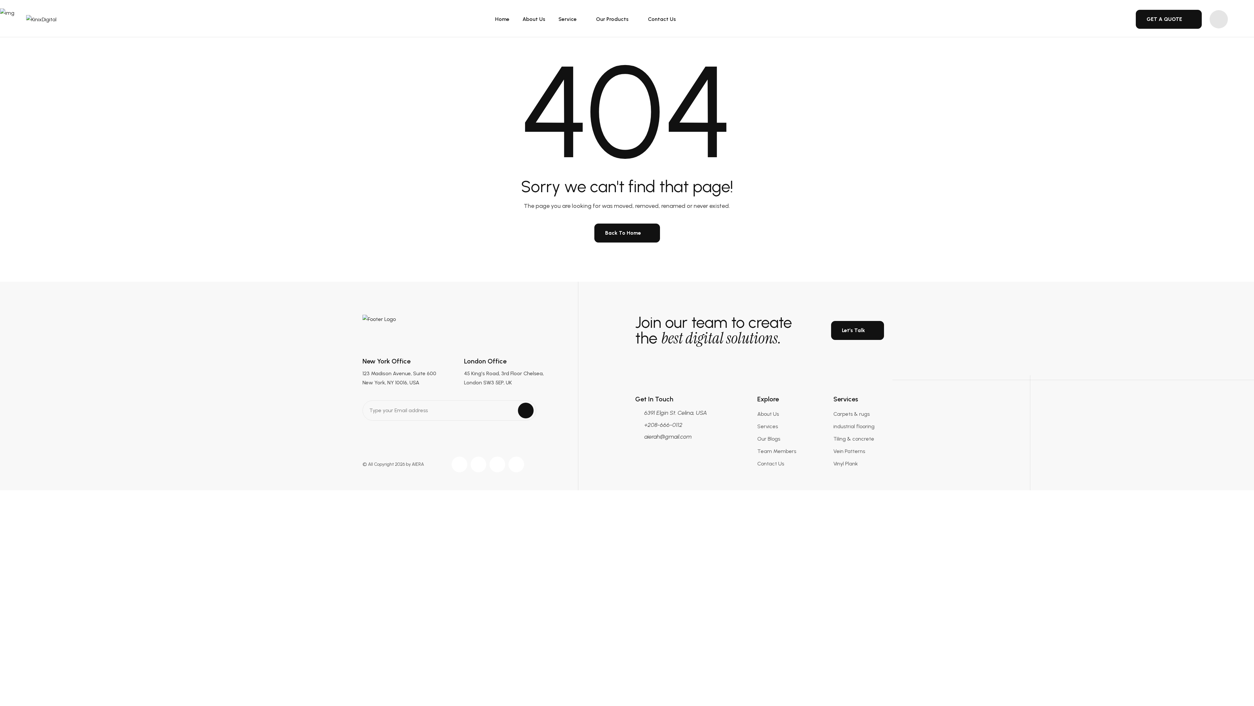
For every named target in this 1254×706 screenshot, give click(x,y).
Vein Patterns (849, 451)
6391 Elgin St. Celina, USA (675, 412)
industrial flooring (854, 426)
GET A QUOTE (1164, 19)
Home (502, 19)
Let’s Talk (853, 330)
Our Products (613, 19)
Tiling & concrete (853, 439)
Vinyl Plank (845, 464)
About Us (533, 19)
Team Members (776, 451)
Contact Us (662, 19)
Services (767, 426)
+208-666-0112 (663, 425)
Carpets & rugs (851, 414)
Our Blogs (768, 439)
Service (568, 19)
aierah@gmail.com (668, 436)
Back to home (623, 233)
